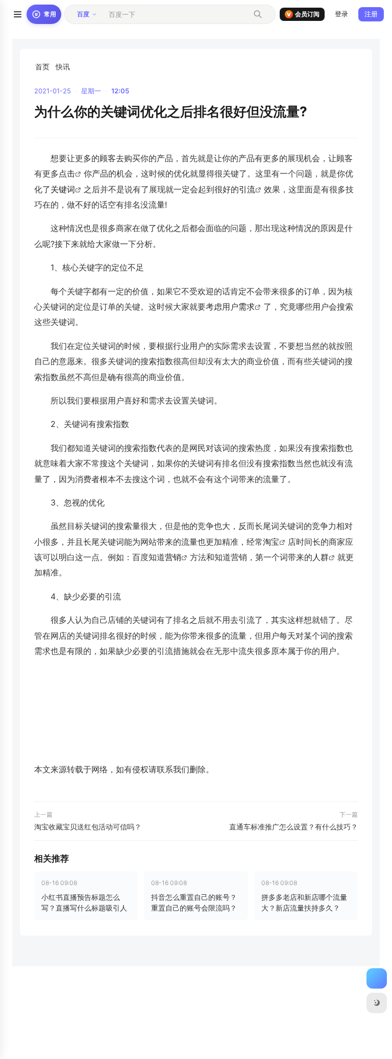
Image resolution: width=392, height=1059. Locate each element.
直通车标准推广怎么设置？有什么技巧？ (293, 826)
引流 (247, 189)
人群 (320, 557)
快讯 (63, 66)
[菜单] (17, 14)
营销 (173, 557)
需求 (246, 306)
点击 (67, 173)
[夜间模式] (376, 1003)
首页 (42, 66)
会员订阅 (303, 14)
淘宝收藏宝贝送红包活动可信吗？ (87, 826)
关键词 (63, 189)
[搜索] (258, 14)
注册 (371, 14)
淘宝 (271, 542)
